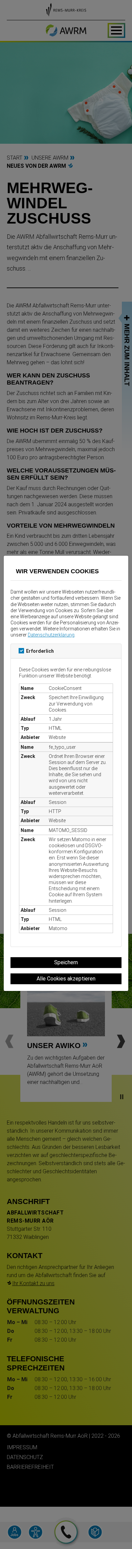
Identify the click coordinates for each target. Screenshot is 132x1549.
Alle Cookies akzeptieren (66, 978)
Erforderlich (40, 651)
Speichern (66, 962)
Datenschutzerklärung (51, 635)
